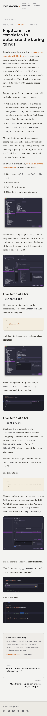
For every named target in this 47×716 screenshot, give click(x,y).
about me (26, 3)
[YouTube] (23, 711)
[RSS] (27, 711)
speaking (26, 6)
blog (35, 3)
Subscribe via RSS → (14, 655)
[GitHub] (4, 711)
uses (24, 9)
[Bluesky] (9, 711)
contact (36, 6)
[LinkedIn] (18, 711)
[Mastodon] (13, 711)
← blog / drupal (9, 19)
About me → (29, 655)
